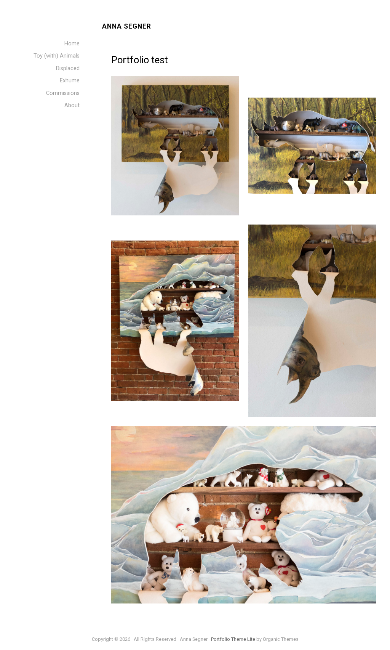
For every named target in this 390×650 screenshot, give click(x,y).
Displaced (68, 68)
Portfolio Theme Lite (233, 639)
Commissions (63, 93)
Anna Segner (126, 26)
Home (72, 43)
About (72, 105)
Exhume (70, 80)
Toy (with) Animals (57, 56)
